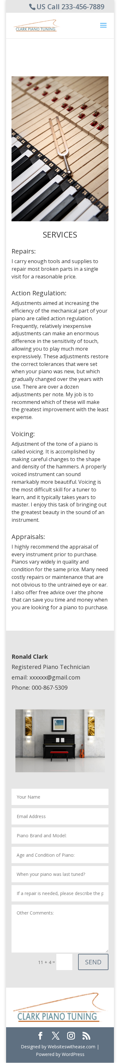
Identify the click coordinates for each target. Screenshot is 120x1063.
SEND (93, 962)
